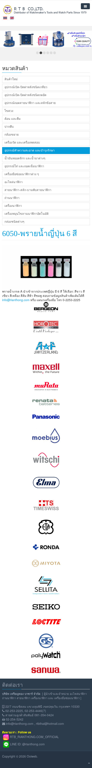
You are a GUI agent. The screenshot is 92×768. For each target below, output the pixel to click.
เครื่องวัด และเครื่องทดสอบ (22, 142)
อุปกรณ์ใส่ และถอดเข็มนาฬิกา (24, 166)
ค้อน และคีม (12, 118)
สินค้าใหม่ (11, 79)
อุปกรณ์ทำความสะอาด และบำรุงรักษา (29, 150)
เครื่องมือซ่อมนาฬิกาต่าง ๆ (21, 174)
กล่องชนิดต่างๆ (14, 221)
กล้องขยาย (11, 134)
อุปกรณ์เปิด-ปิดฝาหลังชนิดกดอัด (25, 95)
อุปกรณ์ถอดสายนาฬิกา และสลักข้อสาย (30, 103)
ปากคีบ (9, 126)
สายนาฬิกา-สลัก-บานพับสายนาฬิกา (27, 190)
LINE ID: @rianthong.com (27, 744)
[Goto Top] (89, 762)
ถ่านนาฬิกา (11, 198)
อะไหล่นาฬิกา (13, 182)
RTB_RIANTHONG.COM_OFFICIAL (34, 736)
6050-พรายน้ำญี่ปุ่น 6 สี (39, 233)
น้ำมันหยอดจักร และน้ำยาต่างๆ (24, 158)
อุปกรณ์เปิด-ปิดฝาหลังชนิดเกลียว (25, 87)
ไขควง (8, 110)
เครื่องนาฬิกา (13, 205)
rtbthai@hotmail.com (50, 723)
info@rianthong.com (16, 300)
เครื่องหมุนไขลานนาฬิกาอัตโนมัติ (26, 213)
